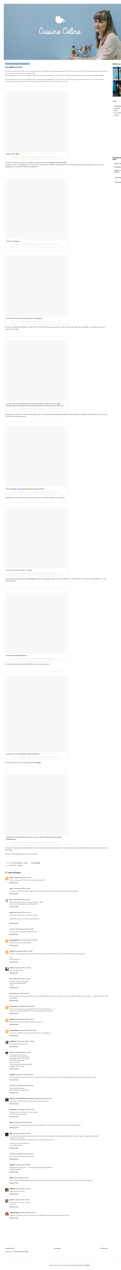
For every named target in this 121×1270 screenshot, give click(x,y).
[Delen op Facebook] (37, 863)
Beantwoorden (14, 882)
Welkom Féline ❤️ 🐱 (12, 154)
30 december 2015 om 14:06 (21, 888)
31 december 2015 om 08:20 (24, 1074)
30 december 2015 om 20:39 (25, 1019)
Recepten (117, 108)
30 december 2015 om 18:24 (21, 978)
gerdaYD (12, 1074)
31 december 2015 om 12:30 (25, 1109)
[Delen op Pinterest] (39, 863)
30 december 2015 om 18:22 (22, 967)
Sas (11, 899)
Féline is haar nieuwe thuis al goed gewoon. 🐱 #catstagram (24, 318)
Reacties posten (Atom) (21, 1251)
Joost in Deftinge (35, 762)
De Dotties (13, 1041)
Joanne (12, 1199)
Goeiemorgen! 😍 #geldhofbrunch (16, 655)
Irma (11, 888)
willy (11, 912)
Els (11, 993)
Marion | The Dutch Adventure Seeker (22, 1098)
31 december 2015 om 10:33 (43, 1098)
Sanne (12, 1122)
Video (116, 110)
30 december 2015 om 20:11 (20, 993)
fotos (15, 865)
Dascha (12, 951)
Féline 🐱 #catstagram (13, 241)
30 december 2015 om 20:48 (27, 1030)
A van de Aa (13, 1006)
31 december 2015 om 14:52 (23, 1122)
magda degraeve (15, 1212)
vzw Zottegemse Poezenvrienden (56, 162)
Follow (114, 101)
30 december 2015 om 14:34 (22, 912)
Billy (11, 1133)
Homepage (57, 1248)
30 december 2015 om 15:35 (24, 929)
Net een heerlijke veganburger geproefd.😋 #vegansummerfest (25, 489)
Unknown (13, 1019)
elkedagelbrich (14, 940)
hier (96, 75)
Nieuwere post (10, 1248)
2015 (11, 865)
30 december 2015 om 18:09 (23, 951)
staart (11, 877)
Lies (11, 978)
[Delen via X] (36, 863)
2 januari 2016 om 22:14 (22, 1199)
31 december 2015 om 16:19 (21, 1133)
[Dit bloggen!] (34, 863)
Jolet (11, 967)
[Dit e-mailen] (32, 863)
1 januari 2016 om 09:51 (23, 1165)
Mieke (11, 1177)
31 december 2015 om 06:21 (22, 1052)
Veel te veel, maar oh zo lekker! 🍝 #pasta (19, 570)
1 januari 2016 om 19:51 (21, 1177)
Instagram (20, 865)
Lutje (11, 1052)
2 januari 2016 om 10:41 (23, 1188)
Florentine (13, 1109)
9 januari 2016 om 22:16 (28, 1212)
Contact (116, 115)
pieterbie (12, 1165)
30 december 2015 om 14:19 (21, 899)
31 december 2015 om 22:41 (24, 1154)
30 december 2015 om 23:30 (25, 1041)
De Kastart (32, 579)
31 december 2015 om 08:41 (24, 1085)
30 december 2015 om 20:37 (26, 1006)
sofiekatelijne (14, 1030)
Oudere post (104, 1248)
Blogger (87, 1265)
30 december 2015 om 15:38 (28, 940)
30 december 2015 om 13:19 (22, 877)
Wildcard (12, 1188)
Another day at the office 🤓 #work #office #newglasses (22, 754)
